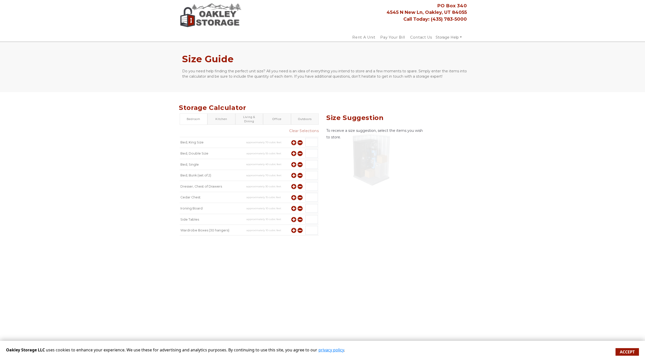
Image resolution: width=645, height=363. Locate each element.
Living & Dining (249, 119)
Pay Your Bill (392, 37)
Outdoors (304, 119)
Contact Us (421, 37)
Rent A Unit (363, 37)
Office (276, 119)
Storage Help (447, 37)
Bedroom (193, 119)
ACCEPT (627, 352)
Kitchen (221, 119)
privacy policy (331, 350)
